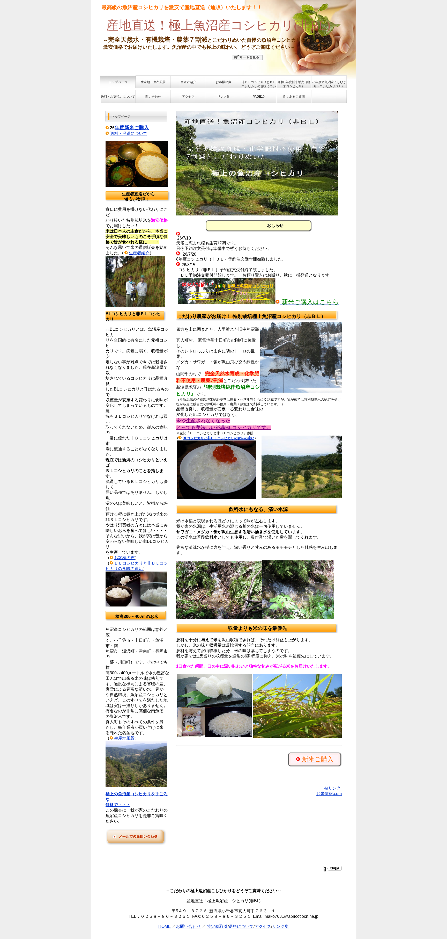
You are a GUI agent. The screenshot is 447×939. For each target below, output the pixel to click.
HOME (164, 926)
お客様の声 (124, 557)
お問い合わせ (188, 926)
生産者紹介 (139, 253)
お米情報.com (329, 793)
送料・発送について (128, 133)
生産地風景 (124, 738)
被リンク (333, 788)
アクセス (263, 926)
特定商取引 (217, 926)
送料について (241, 926)
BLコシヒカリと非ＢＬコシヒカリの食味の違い (218, 438)
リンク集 (280, 926)
